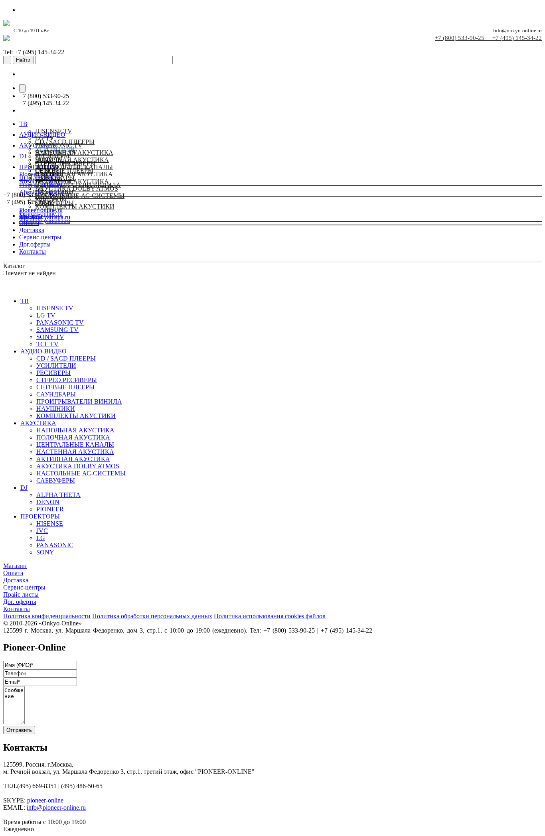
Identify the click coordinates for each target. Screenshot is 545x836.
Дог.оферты (35, 244)
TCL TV (47, 344)
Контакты (32, 251)
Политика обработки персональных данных (152, 616)
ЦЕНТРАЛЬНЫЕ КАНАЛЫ (75, 444)
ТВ (24, 301)
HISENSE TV (53, 131)
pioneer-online (45, 800)
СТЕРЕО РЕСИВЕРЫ (66, 380)
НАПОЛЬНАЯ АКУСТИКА (74, 152)
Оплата (13, 573)
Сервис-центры (40, 237)
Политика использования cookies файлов (270, 616)
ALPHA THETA (57, 163)
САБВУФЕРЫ (55, 480)
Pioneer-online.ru (41, 210)
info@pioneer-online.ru (56, 807)
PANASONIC (53, 195)
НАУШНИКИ (55, 408)
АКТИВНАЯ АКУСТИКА (73, 458)
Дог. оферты (19, 601)
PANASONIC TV (60, 322)
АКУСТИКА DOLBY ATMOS (77, 466)
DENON (47, 502)
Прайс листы (21, 594)
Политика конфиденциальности (47, 616)
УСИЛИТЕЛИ (56, 365)
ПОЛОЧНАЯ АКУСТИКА (73, 437)
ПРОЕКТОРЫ (40, 516)
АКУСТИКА (38, 423)
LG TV (45, 315)
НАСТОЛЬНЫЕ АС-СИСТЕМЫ (81, 473)
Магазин (15, 565)
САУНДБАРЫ (56, 394)
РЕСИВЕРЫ (53, 372)
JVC (41, 181)
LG (39, 188)
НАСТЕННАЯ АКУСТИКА (75, 451)
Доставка (31, 230)
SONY (44, 202)
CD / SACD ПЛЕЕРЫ (65, 141)
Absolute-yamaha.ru (44, 217)
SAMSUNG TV (57, 329)
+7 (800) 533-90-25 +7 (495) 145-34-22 (488, 38)
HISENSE (48, 174)
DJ (24, 487)
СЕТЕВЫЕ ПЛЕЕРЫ (65, 387)
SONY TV (50, 336)
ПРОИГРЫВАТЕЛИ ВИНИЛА (79, 401)
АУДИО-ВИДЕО (43, 351)
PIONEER (50, 509)
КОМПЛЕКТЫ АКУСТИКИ (76, 415)
